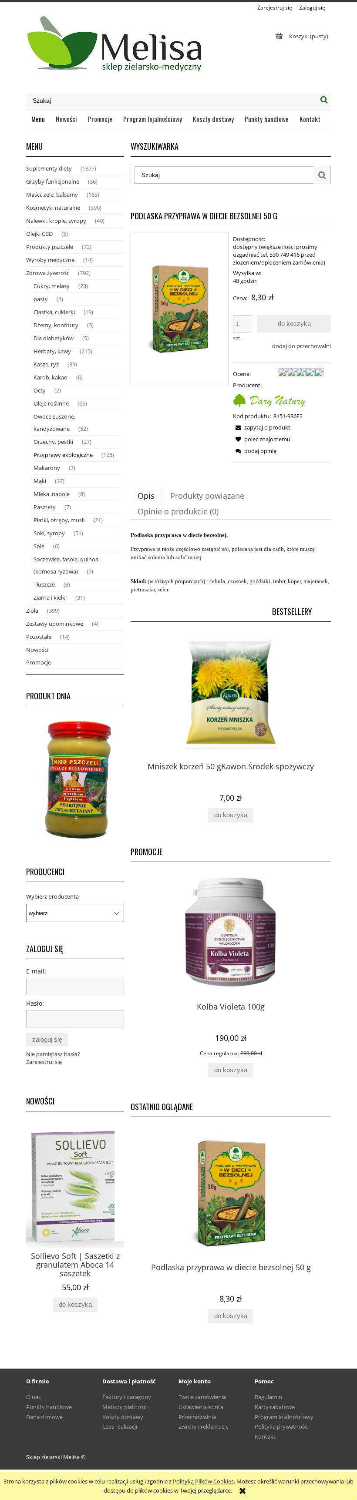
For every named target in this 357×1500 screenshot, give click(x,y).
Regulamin (268, 1397)
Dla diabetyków (54, 338)
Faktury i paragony (126, 1397)
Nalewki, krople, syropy (56, 221)
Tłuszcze (44, 584)
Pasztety (45, 507)
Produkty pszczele (49, 247)
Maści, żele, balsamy (52, 194)
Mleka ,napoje (52, 494)
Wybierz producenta (52, 896)
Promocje (38, 662)
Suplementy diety (49, 168)
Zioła (32, 610)
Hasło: (35, 1003)
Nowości (37, 650)
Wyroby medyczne (50, 260)
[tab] (147, 495)
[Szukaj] (324, 100)
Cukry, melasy (52, 286)
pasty (41, 299)
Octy (40, 390)
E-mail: (36, 971)
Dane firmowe (44, 1417)
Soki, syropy (49, 533)
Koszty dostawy (122, 1417)
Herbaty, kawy (52, 351)
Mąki (40, 481)
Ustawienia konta (200, 1407)
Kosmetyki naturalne (53, 207)
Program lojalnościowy (284, 1417)
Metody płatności (125, 1407)
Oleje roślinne (51, 403)
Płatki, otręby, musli (59, 520)
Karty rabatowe (275, 1407)
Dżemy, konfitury (56, 325)
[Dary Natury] (269, 399)
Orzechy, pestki (53, 442)
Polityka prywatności (282, 1426)
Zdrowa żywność (47, 273)
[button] (261, 427)
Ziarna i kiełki (50, 597)
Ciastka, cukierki (54, 312)
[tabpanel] (231, 562)
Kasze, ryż (46, 364)
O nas (33, 1397)
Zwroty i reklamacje (203, 1426)
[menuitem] (38, 118)
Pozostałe (38, 637)
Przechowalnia (197, 1417)
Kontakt (265, 1436)
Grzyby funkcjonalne (52, 181)
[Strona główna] (115, 47)
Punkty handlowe (49, 1407)
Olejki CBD (39, 234)
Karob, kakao (50, 377)
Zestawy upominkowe (54, 624)
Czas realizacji (119, 1426)
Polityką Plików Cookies (203, 1481)
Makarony (47, 468)
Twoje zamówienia (202, 1397)
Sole (39, 546)
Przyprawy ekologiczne (63, 455)
